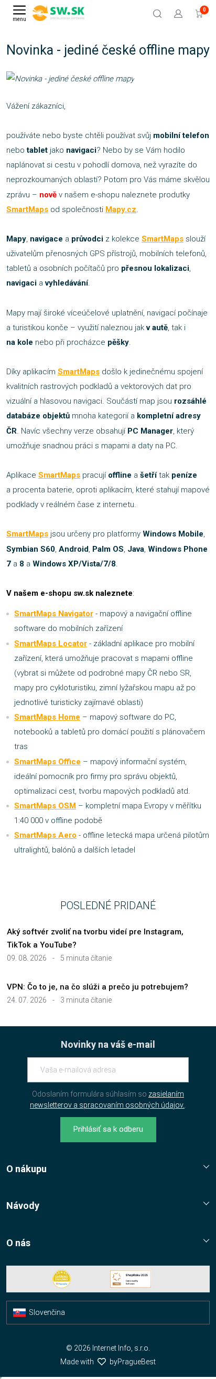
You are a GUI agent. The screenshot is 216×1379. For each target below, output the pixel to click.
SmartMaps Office (47, 761)
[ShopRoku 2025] (130, 1279)
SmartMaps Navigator (53, 613)
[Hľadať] (157, 13)
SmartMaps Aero (45, 835)
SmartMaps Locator (50, 643)
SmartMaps (27, 209)
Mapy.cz (120, 209)
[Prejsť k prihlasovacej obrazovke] (178, 13)
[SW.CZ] (58, 13)
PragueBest (136, 1361)
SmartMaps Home (47, 717)
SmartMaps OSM (45, 805)
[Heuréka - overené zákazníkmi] (62, 1279)
